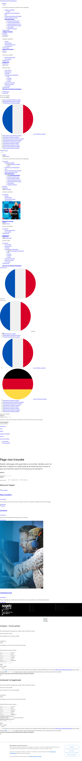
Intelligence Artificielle (7, 31)
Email (12, 659)
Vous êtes (12, 719)
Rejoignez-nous (5, 62)
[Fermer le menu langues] (6, 300)
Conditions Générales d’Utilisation (62, 609)
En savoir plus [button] (3, 504)
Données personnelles (60, 608)
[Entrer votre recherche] (0, 152)
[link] (8, 0)
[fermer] (1, 152)
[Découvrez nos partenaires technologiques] (42, 87)
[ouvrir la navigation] (2, 152)
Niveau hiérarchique (19, 717)
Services (7, 156)
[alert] (41, 638)
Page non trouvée (12, 459)
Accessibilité (58, 604)
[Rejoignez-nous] (42, 60)
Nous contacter (33, 611)
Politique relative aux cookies (61, 605)
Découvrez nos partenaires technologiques (11, 89)
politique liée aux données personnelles (63, 669)
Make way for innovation (7, 49)
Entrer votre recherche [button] (5, 95)
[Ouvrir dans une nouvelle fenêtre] (45, 618)
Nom (12, 654)
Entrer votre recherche (4, 422)
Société (13, 657)
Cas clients (32, 605)
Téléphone (13, 660)
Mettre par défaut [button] (17, 99)
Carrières (8, 223)
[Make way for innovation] (42, 47)
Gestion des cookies (59, 607)
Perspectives (8, 189)
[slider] (9, 671)
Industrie (12, 716)
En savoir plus (5, 161)
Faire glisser (2, 671)
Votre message (3, 666)
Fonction (13, 655)
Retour (4, 156)
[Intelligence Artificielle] (42, 30)
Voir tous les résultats (4, 438)
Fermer (7, 97)
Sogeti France (9, 238)
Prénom (13, 652)
